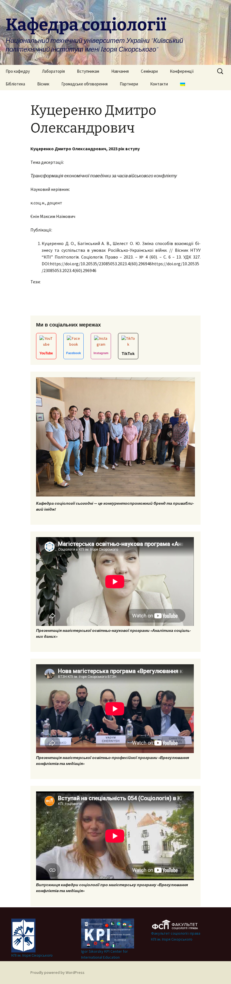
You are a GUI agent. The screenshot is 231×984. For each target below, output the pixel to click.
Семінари (149, 71)
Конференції (182, 71)
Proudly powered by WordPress (57, 972)
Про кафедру (18, 71)
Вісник (43, 84)
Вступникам (88, 71)
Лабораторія (53, 71)
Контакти (159, 84)
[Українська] (182, 84)
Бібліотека (15, 84)
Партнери (129, 84)
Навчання (120, 71)
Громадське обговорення (84, 84)
